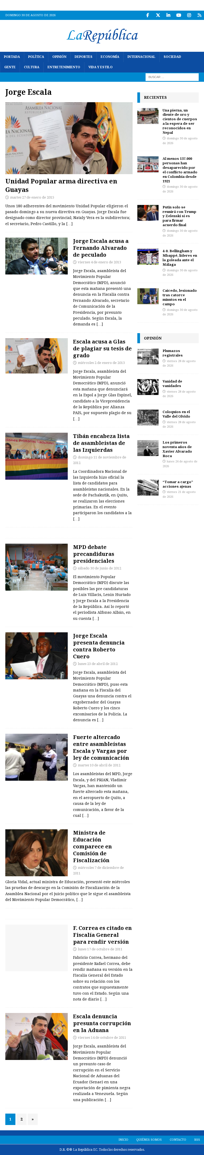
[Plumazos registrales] (148, 356)
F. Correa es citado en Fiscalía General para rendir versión (102, 934)
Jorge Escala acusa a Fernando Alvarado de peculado (101, 247)
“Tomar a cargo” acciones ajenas (178, 484)
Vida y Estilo (100, 67)
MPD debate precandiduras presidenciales (93, 553)
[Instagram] (189, 15)
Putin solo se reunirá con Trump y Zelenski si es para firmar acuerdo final (179, 216)
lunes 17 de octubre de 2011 (100, 949)
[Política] (36, 256)
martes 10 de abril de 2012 (99, 765)
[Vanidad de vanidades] (148, 387)
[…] (69, 224)
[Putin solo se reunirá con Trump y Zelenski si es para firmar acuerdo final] (148, 213)
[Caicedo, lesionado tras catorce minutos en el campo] (148, 296)
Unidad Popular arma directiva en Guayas (61, 185)
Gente (10, 67)
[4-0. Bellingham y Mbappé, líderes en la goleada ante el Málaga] (148, 257)
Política (36, 57)
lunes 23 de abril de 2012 (98, 664)
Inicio (123, 1139)
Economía (110, 57)
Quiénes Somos (149, 1139)
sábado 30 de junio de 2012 (99, 568)
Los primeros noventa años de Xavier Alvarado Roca (177, 449)
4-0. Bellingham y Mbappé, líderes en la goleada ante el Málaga (180, 257)
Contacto (178, 1139)
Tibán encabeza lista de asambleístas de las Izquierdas (101, 442)
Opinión (59, 57)
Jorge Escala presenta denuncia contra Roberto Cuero (99, 646)
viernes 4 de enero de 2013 (99, 262)
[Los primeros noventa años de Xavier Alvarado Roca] (148, 448)
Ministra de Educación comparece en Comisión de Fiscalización (92, 846)
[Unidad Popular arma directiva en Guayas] (69, 138)
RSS (197, 1139)
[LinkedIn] (168, 15)
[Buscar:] (172, 77)
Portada (12, 57)
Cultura (31, 67)
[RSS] (199, 15)
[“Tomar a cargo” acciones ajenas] (148, 488)
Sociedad (172, 57)
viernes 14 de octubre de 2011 (102, 1038)
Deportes (83, 57)
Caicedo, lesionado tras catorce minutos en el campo (180, 297)
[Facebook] (147, 15)
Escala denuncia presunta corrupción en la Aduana (102, 1023)
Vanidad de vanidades (172, 383)
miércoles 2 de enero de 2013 (101, 363)
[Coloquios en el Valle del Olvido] (148, 418)
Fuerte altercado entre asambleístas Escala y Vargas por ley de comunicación (101, 747)
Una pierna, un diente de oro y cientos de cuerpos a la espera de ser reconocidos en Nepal (180, 121)
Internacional (141, 57)
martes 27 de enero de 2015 (32, 197)
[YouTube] (178, 15)
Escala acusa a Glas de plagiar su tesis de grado (102, 348)
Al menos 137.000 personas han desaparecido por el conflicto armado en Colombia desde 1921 (180, 169)
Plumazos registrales (173, 353)
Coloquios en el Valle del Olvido (176, 414)
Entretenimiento (64, 67)
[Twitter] (158, 15)
